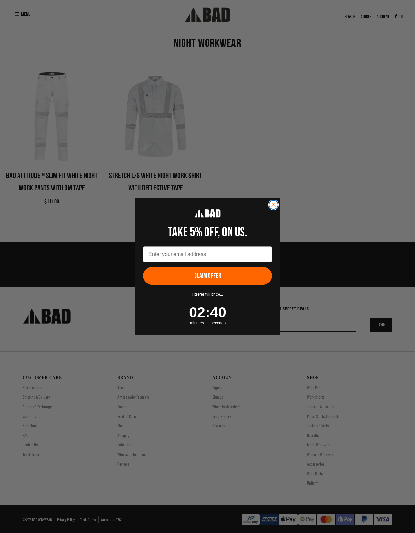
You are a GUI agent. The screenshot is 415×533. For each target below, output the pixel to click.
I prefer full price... (207, 294)
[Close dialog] (273, 204)
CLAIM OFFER (207, 276)
